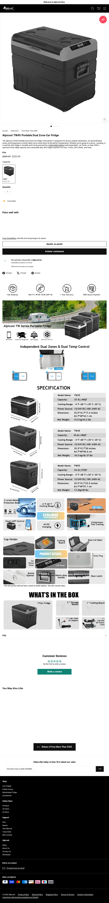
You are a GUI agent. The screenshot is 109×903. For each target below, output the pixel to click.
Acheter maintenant (54, 251)
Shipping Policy (52, 895)
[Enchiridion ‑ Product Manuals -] (3, 644)
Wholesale (6, 855)
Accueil (5, 131)
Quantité (6, 187)
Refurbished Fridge (9, 792)
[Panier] (98, 8)
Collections (15, 131)
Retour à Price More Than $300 (56, 747)
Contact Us (6, 852)
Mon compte (7, 835)
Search (5, 825)
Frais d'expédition (9, 238)
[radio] (8, 174)
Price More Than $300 (29, 131)
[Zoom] (104, 119)
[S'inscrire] (100, 769)
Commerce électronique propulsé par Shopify (20, 897)
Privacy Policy (23, 895)
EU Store (5, 812)
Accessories (6, 796)
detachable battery (56, 145)
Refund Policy (37, 895)
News (4, 845)
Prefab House (7, 789)
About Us (6, 848)
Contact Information (85, 895)
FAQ (4, 635)
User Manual (7, 829)
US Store (5, 806)
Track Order (6, 832)
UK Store (5, 809)
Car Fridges (6, 786)
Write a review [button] (54, 671)
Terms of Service (67, 895)
